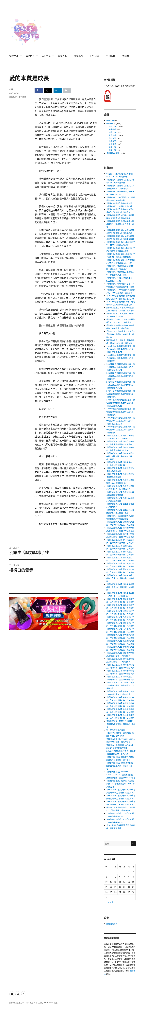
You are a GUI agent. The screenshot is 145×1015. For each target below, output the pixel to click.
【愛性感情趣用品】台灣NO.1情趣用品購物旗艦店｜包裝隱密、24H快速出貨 (120, 685)
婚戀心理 (112, 132)
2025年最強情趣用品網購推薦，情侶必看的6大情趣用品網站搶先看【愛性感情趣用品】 (120, 420)
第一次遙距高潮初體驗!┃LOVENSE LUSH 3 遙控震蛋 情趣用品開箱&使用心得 (120, 733)
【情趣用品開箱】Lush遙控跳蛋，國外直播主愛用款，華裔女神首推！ (120, 766)
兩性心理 (112, 126)
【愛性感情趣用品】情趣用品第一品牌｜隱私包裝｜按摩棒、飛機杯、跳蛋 (120, 456)
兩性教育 (13, 97)
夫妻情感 (22, 97)
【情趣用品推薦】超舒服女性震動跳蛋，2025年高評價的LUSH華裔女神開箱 (120, 783)
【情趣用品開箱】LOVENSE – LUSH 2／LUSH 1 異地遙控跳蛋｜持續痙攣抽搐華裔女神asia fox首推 (120, 775)
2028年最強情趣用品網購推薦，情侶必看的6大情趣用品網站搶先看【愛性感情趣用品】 (120, 367)
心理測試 (112, 138)
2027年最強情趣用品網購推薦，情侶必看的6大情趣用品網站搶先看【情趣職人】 (120, 394)
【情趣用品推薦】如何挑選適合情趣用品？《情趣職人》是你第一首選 (120, 224)
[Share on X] (48, 90)
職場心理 (112, 147)
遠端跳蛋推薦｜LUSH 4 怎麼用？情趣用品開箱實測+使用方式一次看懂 (120, 724)
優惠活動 (110, 120)
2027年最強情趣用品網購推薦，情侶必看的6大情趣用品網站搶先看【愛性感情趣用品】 (120, 385)
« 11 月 (110, 902)
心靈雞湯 (112, 141)
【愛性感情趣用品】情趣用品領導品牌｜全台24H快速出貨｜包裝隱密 (120, 587)
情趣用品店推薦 (112, 153)
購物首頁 (30, 56)
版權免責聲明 (111, 923)
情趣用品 (13, 56)
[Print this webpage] (67, 90)
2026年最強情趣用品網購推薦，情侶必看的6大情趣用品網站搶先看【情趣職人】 (120, 412)
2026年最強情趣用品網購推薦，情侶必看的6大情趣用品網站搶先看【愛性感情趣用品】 (120, 403)
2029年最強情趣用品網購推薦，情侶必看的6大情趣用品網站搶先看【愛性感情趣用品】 (120, 349)
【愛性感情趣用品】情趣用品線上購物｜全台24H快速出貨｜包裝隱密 (120, 578)
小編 (11, 89)
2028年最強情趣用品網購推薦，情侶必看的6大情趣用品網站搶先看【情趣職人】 (120, 376)
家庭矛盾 (112, 135)
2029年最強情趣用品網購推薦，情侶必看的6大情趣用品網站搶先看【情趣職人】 (120, 358)
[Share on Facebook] (39, 90)
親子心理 (112, 150)
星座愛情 (112, 144)
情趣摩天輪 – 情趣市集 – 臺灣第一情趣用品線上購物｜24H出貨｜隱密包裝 (120, 334)
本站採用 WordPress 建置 (46, 1002)
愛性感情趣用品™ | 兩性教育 (21, 1002)
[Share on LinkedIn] (58, 90)
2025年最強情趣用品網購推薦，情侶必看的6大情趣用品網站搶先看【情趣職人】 (120, 429)
